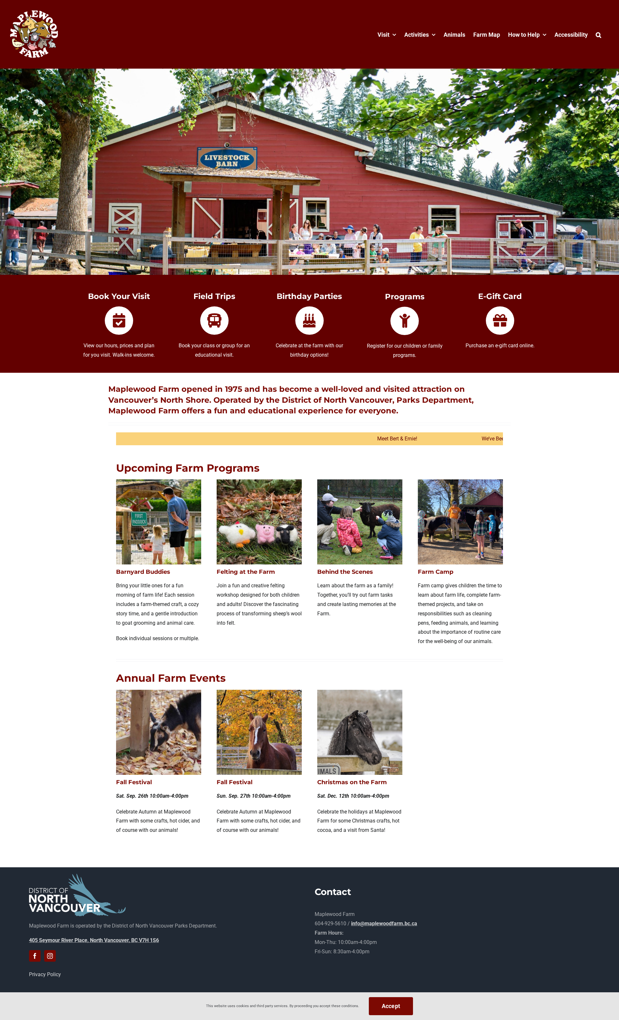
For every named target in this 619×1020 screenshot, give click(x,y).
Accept (391, 1006)
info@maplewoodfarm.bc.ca (384, 923)
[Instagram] (50, 956)
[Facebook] (35, 956)
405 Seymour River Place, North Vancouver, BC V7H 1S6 (94, 940)
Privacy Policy (45, 974)
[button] (598, 34)
